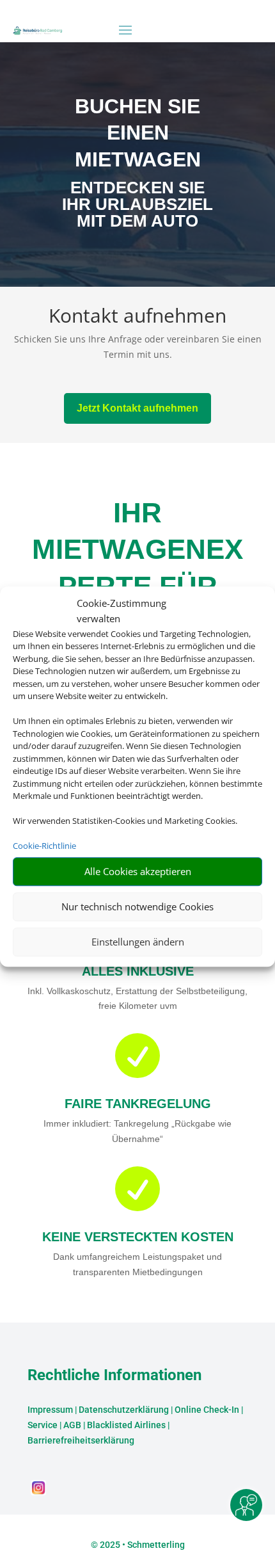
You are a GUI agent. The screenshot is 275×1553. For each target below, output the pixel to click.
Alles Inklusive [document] (138, 971)
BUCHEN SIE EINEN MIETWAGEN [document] (138, 133)
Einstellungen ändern (137, 941)
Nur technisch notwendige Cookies (137, 906)
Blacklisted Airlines (126, 1425)
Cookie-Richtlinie (44, 845)
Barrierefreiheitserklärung (81, 1440)
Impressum (50, 1409)
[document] (137, 207)
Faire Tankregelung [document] (138, 1104)
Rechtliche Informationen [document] (114, 1375)
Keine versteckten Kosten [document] (137, 1237)
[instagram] (38, 1492)
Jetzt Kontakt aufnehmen (137, 408)
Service (43, 1425)
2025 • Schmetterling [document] (141, 1545)
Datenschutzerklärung (124, 1409)
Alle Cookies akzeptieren (137, 871)
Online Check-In (207, 1409)
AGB (72, 1425)
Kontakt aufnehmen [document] (137, 317)
